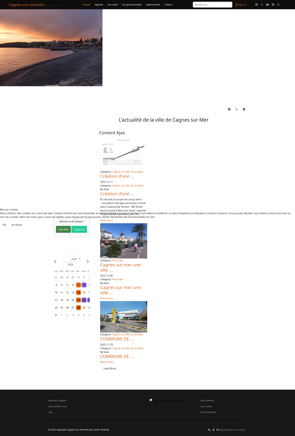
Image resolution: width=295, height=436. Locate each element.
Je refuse (17, 224)
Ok (4, 224)
